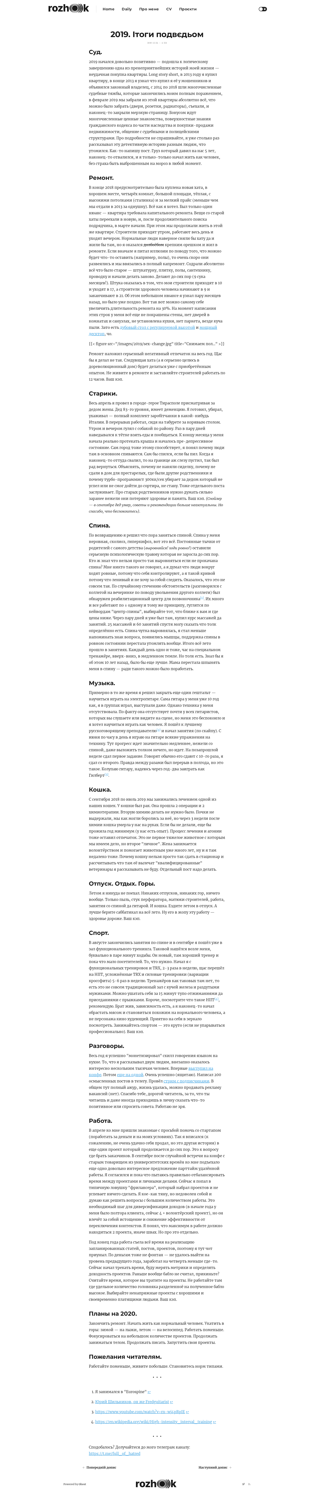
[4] (216, 999)
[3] (106, 774)
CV (169, 9)
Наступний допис (213, 1467)
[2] (158, 730)
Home (108, 9)
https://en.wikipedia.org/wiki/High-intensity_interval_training (153, 1421)
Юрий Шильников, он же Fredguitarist (132, 1401)
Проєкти (188, 9)
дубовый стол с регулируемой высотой (157, 327)
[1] (202, 597)
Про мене (149, 9)
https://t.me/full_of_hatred (114, 1453)
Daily (127, 9)
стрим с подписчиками (186, 1081)
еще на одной (130, 1074)
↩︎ (149, 1391)
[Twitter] (244, 1484)
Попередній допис (101, 1467)
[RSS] (249, 1484)
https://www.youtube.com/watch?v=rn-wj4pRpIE (140, 1411)
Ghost (82, 1484)
